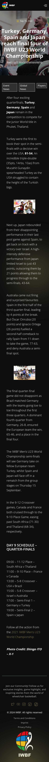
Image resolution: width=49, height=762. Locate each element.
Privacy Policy (24, 727)
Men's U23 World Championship (24, 62)
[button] (45, 5)
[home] (8, 5)
